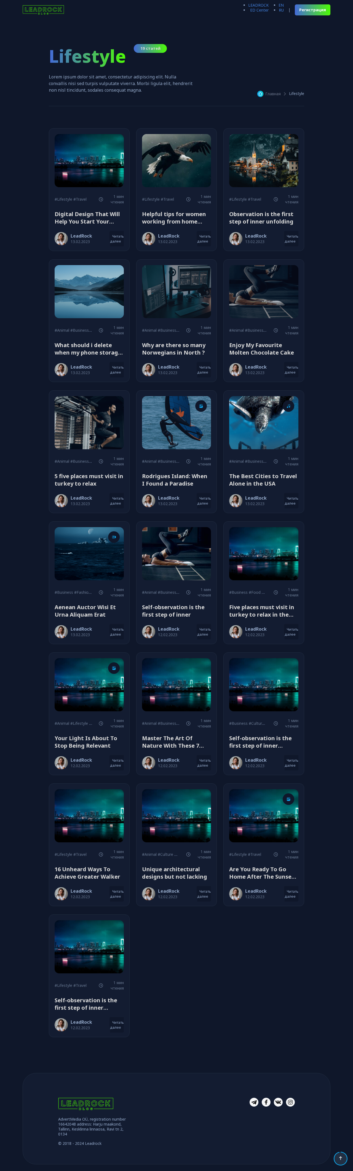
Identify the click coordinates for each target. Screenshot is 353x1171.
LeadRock (81, 236)
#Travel (80, 199)
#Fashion (82, 592)
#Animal (62, 330)
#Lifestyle (63, 199)
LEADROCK (258, 5)
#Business (79, 330)
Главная (273, 93)
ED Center (259, 10)
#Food (255, 592)
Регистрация (312, 9)
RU (281, 10)
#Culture (256, 723)
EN (281, 5)
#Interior (270, 592)
